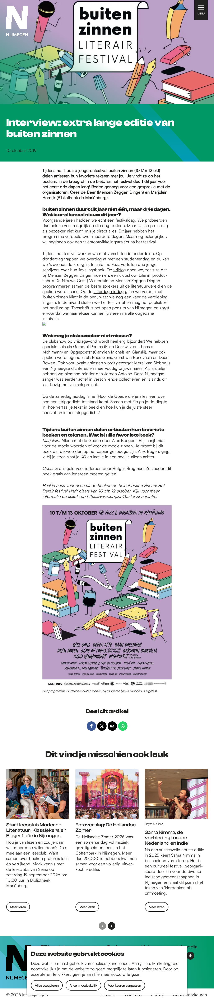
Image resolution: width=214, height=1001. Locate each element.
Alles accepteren (47, 985)
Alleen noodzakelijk (83, 985)
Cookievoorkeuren (190, 994)
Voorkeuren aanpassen (124, 985)
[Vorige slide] (102, 926)
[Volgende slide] (111, 926)
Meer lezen (18, 908)
